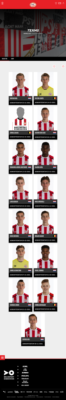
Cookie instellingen (55, 396)
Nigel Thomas (39, 270)
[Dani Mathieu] (20, 222)
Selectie (4, 59)
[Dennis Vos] (33, 325)
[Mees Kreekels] (45, 187)
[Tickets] (59, 3)
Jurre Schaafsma (15, 270)
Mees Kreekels (39, 201)
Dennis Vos (26, 339)
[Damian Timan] (20, 291)
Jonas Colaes (14, 132)
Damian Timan (14, 305)
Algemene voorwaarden (11, 396)
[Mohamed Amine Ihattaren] (20, 153)
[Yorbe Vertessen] (45, 291)
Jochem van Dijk (40, 132)
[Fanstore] (56, 3)
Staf (12, 59)
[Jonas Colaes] (20, 118)
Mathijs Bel (13, 98)
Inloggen (63, 3)
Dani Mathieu (14, 236)
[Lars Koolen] (20, 187)
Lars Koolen (14, 201)
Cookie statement (47, 396)
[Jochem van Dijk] (45, 118)
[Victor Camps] (45, 84)
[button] (2, 357)
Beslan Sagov (39, 236)
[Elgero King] (45, 153)
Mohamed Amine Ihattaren (18, 167)
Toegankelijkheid (20, 396)
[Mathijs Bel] (20, 84)
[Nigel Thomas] (45, 256)
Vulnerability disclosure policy (29, 396)
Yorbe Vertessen (40, 305)
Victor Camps (39, 98)
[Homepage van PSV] (33, 4)
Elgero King (39, 167)
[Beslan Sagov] (45, 222)
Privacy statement (40, 396)
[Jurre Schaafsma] (20, 256)
